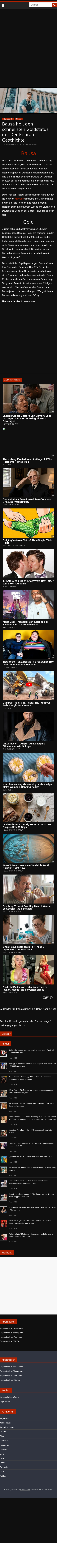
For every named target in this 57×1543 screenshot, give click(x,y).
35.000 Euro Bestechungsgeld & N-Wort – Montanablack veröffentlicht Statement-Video (30, 1078)
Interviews (4, 1445)
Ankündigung (5, 1423)
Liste (2, 1454)
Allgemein (4, 1418)
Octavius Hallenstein (29, 144)
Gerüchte (4, 1440)
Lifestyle (3, 1449)
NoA (2, 1458)
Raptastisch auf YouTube (11, 1337)
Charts (18, 119)
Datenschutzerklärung (9, 1397)
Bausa (28, 153)
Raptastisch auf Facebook (11, 1328)
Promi (2, 1463)
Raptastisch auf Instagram (11, 1333)
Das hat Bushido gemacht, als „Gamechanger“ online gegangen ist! (25, 1023)
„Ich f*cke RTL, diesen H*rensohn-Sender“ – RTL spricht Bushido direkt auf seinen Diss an (30, 1222)
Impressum (5, 1401)
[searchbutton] (54, 5)
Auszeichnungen (7, 1427)
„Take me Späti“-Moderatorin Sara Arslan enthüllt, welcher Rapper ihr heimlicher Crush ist (31, 1235)
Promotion (4, 1467)
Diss (2, 1436)
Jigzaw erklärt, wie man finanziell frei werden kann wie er (30, 1156)
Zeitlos (3, 1476)
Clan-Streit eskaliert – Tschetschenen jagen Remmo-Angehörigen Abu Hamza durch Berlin (29, 1182)
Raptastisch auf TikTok (10, 1341)
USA (2, 1471)
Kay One (19, 198)
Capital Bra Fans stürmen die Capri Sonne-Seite (28, 1009)
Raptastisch (7, 119)
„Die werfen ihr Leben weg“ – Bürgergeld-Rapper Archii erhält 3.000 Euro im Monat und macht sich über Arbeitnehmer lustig (33, 1118)
